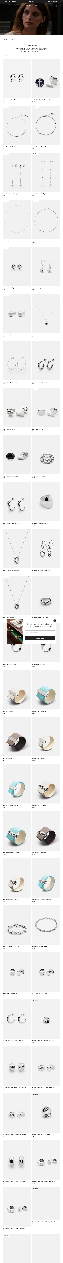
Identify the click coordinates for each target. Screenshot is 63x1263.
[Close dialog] (54, 620)
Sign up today (40, 638)
